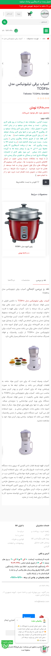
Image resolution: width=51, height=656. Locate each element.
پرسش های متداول (41, 542)
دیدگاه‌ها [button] (11, 280)
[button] (30, 14)
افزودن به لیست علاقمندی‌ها (26, 182)
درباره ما (20, 531)
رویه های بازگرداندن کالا (40, 538)
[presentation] (48, 63)
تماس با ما (19, 535)
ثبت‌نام (9, 13)
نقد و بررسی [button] (41, 280)
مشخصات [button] (25, 280)
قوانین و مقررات (18, 539)
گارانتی (46, 546)
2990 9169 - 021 (7, 30)
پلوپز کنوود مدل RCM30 (25, 246)
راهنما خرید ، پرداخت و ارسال (40, 533)
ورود (18, 13)
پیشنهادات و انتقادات (16, 543)
